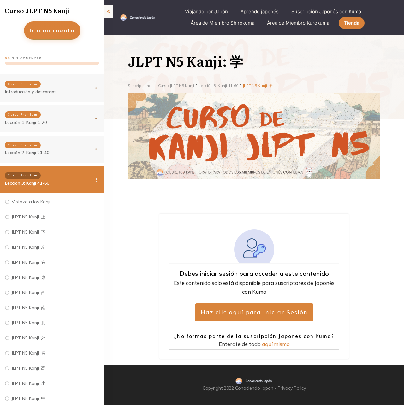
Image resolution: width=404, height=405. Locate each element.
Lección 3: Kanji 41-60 (27, 183)
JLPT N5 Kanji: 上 (28, 217)
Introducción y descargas (30, 92)
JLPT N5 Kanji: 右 (28, 262)
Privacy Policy (292, 388)
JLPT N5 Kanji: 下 (28, 232)
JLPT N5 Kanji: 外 (28, 338)
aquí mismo (276, 344)
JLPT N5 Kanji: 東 (28, 277)
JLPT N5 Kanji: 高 (28, 368)
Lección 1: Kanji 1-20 (26, 122)
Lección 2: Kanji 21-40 (27, 152)
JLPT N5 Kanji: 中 (28, 398)
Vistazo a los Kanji (31, 202)
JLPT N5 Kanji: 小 (28, 383)
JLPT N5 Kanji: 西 (28, 292)
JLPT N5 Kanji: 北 (28, 323)
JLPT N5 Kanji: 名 (28, 353)
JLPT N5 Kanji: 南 (28, 307)
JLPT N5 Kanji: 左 (28, 247)
